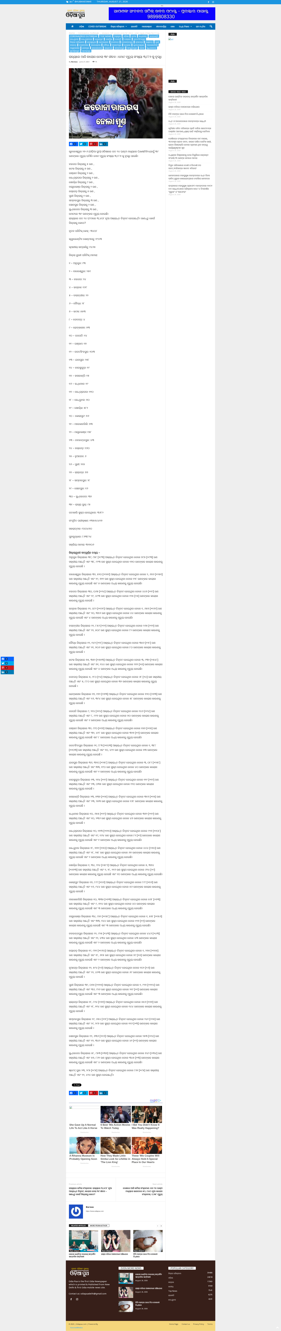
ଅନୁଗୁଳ (117, 36)
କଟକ (133, 36)
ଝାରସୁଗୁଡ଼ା (91, 42)
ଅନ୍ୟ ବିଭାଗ (184, 26)
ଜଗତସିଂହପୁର (139, 39)
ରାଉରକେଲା (97, 47)
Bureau (74, 62)
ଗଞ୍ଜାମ (127, 39)
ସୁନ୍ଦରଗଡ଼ (151, 47)
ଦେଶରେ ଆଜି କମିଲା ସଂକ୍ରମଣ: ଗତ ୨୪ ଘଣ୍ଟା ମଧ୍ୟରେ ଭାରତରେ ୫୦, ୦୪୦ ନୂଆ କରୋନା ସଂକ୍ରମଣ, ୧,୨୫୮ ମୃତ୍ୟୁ (142, 1191)
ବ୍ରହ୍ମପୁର (116, 44)
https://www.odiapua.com (95, 1211)
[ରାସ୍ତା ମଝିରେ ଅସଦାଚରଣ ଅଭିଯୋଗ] (115, 1241)
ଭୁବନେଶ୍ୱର (138, 44)
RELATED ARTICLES (78, 1225)
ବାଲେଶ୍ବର (96, 44)
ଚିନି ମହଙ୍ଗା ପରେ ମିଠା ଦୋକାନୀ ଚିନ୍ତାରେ (145, 1255)
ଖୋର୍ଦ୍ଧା (109, 39)
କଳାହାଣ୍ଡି (154, 36)
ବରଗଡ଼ (73, 44)
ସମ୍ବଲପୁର (119, 47)
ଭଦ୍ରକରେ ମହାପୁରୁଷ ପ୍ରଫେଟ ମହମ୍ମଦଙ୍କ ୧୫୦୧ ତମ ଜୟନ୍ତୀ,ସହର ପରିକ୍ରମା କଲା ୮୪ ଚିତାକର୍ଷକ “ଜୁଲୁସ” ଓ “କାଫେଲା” (190, 188)
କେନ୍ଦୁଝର (74, 39)
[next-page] (161, 1225)
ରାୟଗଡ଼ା (108, 47)
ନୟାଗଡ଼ (149, 42)
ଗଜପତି (118, 39)
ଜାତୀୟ (170, 1286)
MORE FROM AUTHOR (98, 1225)
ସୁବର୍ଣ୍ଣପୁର (74, 50)
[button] (211, 26)
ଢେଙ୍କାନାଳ (103, 42)
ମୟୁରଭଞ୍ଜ (74, 47)
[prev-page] (157, 1225)
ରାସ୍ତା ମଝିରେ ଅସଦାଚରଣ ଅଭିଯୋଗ (114, 1254)
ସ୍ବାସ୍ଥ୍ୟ (86, 50)
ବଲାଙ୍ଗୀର (83, 44)
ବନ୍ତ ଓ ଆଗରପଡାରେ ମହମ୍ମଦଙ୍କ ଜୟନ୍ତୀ (187, 121)
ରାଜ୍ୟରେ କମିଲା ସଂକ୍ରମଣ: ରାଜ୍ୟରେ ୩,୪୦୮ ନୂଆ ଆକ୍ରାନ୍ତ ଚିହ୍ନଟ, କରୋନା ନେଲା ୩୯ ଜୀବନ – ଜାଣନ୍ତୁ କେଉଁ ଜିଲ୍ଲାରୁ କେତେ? (90, 1191)
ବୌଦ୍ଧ (106, 44)
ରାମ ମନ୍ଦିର (200, 26)
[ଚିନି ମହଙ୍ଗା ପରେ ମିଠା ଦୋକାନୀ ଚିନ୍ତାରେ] (148, 1241)
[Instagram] (213, 2)
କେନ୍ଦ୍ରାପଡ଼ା (86, 39)
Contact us (186, 1324)
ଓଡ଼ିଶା (81, 26)
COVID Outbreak (97, 26)
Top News (105, 36)
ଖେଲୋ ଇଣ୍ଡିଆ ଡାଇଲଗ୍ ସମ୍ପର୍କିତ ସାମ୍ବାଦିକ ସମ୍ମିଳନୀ (82, 1255)
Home (72, 33)
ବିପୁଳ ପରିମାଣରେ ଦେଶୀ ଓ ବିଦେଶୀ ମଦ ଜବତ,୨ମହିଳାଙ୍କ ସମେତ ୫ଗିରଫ (184, 167)
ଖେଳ (173, 26)
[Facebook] (208, 2)
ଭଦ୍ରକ (127, 44)
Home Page (173, 1324)
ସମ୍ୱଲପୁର (132, 47)
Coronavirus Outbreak (88, 33)
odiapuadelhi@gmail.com (93, 1293)
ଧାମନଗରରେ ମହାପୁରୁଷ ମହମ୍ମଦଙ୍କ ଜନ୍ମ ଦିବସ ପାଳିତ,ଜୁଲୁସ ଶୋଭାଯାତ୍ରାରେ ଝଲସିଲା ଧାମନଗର (189, 177)
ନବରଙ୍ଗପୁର (127, 42)
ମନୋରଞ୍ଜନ (147, 26)
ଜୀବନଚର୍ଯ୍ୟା (161, 26)
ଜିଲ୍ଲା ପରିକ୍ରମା (117, 26)
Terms (210, 1324)
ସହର (142, 47)
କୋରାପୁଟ (99, 39)
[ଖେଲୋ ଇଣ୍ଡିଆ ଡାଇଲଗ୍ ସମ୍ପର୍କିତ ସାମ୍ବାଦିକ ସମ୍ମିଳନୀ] (83, 1241)
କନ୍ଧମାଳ (143, 36)
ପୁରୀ (157, 42)
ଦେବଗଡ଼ (115, 42)
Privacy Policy (198, 1324)
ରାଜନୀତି (134, 26)
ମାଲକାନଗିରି (152, 44)
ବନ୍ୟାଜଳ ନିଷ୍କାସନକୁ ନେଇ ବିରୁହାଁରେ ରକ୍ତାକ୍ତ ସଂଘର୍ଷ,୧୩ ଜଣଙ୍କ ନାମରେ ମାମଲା (188, 156)
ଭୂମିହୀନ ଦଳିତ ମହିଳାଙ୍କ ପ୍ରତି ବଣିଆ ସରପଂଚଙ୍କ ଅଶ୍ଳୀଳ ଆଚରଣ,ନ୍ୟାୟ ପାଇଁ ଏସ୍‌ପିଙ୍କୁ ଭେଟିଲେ (189, 130)
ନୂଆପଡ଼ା (139, 42)
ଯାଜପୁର (85, 47)
